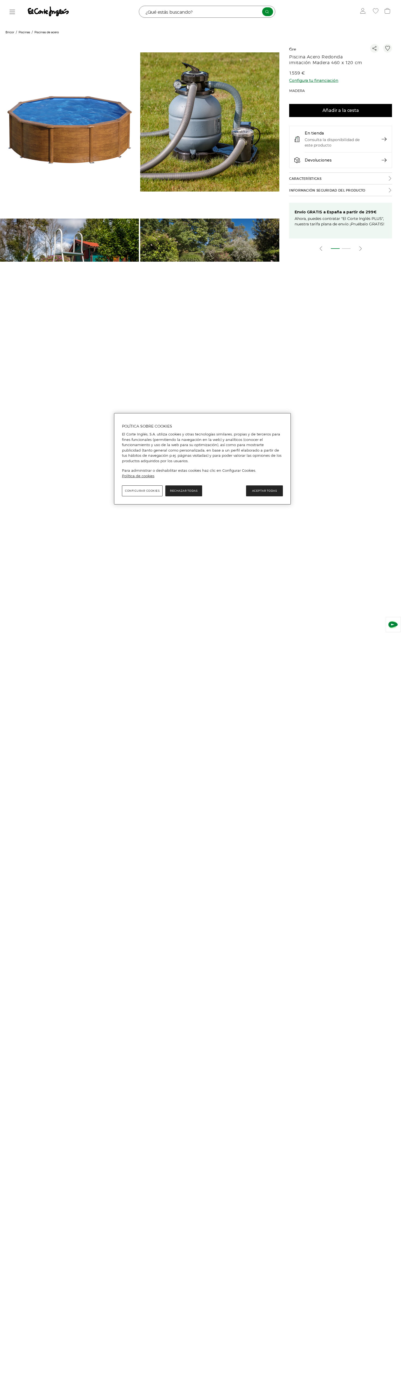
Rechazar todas (183, 491)
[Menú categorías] (12, 12)
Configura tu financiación (313, 80)
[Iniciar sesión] (364, 11)
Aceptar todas (264, 491)
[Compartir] (374, 48)
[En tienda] (384, 139)
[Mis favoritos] (376, 12)
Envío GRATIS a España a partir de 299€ (336, 212)
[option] (70, 123)
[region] (202, 459)
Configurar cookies (142, 491)
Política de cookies (138, 476)
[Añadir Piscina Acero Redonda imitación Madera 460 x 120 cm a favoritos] (387, 48)
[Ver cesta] (388, 12)
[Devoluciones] (384, 160)
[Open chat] (393, 624)
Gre (292, 49)
